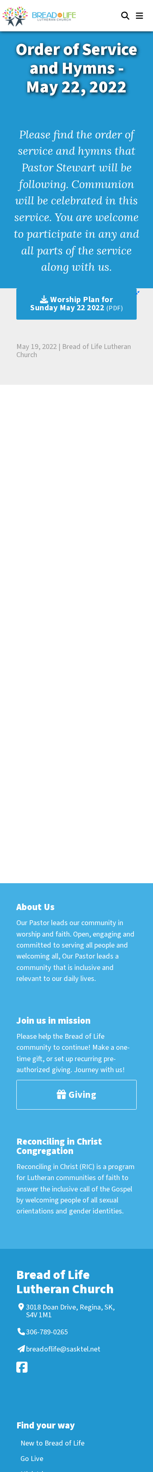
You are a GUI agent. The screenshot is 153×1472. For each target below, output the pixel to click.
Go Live (31, 1458)
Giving (82, 1094)
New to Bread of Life (52, 1443)
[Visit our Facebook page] (75, 1367)
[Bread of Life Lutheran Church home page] (43, 16)
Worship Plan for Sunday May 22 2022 (76, 304)
